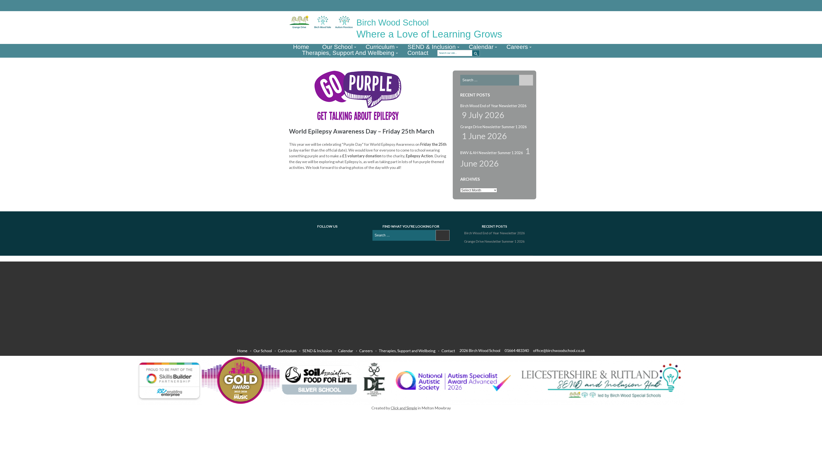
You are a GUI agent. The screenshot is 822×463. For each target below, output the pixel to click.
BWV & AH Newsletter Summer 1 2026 (491, 152)
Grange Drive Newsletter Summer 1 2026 (493, 127)
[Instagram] (525, 5)
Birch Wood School (392, 22)
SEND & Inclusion (432, 47)
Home (301, 47)
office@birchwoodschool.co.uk (559, 350)
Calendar (481, 47)
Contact (417, 53)
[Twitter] (518, 5)
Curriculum (380, 47)
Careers (517, 47)
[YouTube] (531, 5)
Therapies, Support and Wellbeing (348, 53)
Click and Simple (404, 408)
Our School (337, 47)
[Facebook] (512, 5)
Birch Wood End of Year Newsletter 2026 (493, 106)
